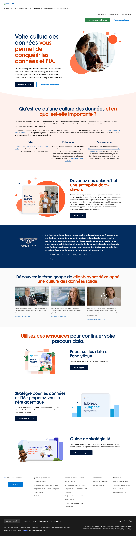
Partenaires (97, 478)
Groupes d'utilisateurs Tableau (75, 485)
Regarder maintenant (22, 317)
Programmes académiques (74, 503)
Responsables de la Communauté (76, 489)
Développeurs (43, 521)
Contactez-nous (101, 14)
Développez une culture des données (46, 485)
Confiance (26, 521)
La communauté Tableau (74, 478)
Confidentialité (45, 527)
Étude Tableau (38, 492)
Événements (69, 507)
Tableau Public (70, 481)
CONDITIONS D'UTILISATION (29, 527)
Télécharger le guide (26, 418)
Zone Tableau (69, 499)
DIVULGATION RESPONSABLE (60, 527)
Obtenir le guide (24, 84)
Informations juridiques (11, 527)
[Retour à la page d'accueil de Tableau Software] (11, 3)
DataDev (68, 492)
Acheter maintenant (121, 20)
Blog (34, 521)
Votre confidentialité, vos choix (36, 530)
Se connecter (126, 14)
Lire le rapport (78, 368)
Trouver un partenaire (100, 481)
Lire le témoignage (51, 259)
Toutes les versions (119, 492)
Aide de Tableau (118, 489)
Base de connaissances (120, 481)
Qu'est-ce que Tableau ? (42, 478)
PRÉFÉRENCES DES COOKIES (12, 530)
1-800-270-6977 (114, 14)
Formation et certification (121, 485)
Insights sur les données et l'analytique (47, 489)
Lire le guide (78, 215)
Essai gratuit (15, 484)
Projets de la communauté (74, 496)
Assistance (117, 478)
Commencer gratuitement (97, 20)
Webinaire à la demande (49, 84)
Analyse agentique (40, 481)
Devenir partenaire (99, 485)
